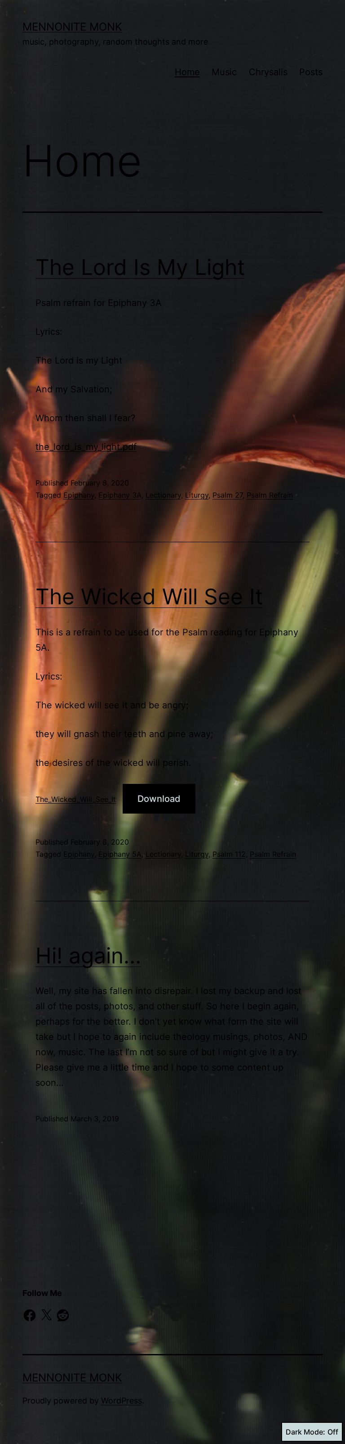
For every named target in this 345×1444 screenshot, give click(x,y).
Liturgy (196, 494)
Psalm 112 (229, 854)
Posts (311, 72)
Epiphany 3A (120, 494)
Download (159, 798)
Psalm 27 (227, 494)
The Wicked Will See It (149, 596)
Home (187, 72)
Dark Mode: (305, 1431)
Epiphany (78, 494)
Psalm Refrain (270, 494)
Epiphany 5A (120, 854)
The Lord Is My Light (140, 267)
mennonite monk (72, 26)
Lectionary (163, 494)
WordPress (121, 1400)
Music (224, 72)
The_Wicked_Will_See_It (75, 799)
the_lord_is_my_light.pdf (86, 446)
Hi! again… (88, 955)
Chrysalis (268, 72)
